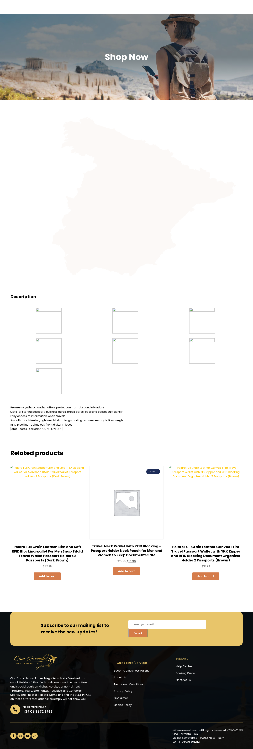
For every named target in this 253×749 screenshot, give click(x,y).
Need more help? (34, 706)
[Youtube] (27, 736)
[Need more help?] (15, 709)
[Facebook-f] (13, 736)
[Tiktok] (34, 736)
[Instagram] (20, 736)
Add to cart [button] (47, 576)
